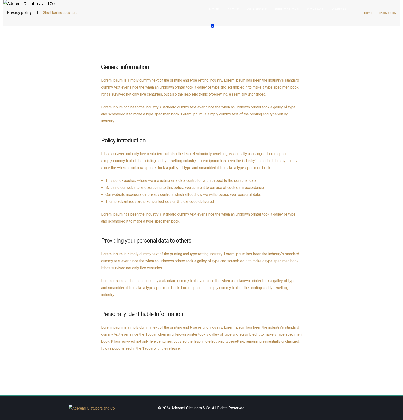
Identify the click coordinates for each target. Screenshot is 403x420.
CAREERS (339, 9)
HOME (214, 9)
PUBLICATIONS (287, 9)
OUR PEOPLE (257, 9)
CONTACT (315, 9)
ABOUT (233, 9)
